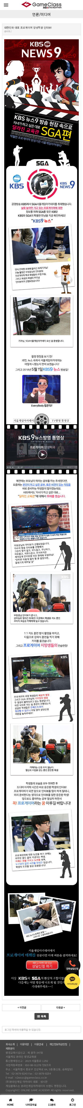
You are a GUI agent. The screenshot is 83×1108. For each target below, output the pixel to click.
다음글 (59, 1007)
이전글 (23, 1007)
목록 (43, 1016)
